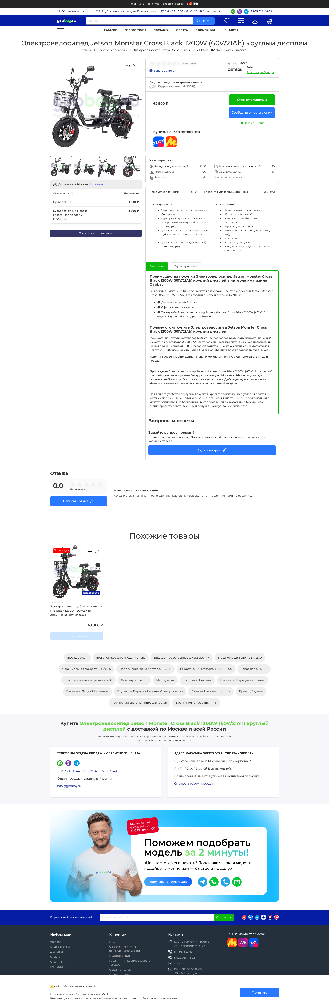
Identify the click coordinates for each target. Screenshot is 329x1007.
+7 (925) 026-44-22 (71, 771)
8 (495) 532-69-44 (185, 951)
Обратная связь (120, 969)
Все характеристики (228, 177)
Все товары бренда (260, 72)
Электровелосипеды (112, 50)
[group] (164, 64)
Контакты (230, 30)
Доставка (161, 30)
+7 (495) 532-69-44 (103, 771)
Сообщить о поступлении (252, 112)
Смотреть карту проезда (193, 783)
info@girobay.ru (69, 786)
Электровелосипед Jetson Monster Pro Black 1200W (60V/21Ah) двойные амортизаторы (76, 611)
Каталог (110, 30)
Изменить (96, 184)
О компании (205, 30)
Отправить (224, 917)
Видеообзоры (135, 30)
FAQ (112, 941)
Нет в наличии (76, 636)
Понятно (259, 992)
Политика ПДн (119, 955)
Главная (86, 50)
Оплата (182, 30)
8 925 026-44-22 (261, 11)
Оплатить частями (252, 100)
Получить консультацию (96, 233)
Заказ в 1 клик (254, 123)
